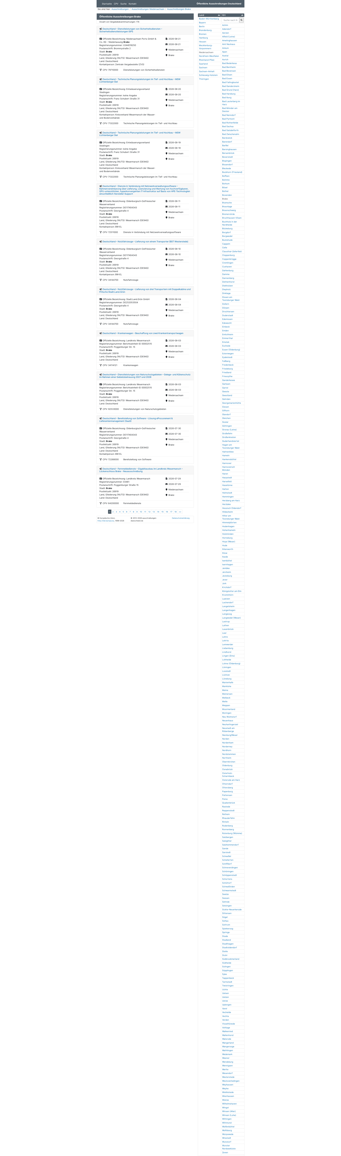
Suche (123, 3)
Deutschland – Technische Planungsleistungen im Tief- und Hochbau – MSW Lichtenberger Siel (139, 80)
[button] (209, 15)
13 (154, 512)
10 (141, 512)
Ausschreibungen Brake (179, 9)
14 (158, 512)
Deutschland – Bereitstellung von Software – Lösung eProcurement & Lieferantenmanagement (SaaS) (136, 419)
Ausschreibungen (120, 9)
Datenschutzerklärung (181, 518)
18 (175, 512)
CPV (116, 3)
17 (171, 512)
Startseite (107, 3)
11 (145, 512)
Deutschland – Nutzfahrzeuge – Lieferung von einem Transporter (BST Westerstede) (145, 241)
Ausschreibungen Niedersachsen (148, 9)
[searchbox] (230, 20)
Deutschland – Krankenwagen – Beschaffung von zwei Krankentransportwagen (143, 333)
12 (149, 512)
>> (180, 512)
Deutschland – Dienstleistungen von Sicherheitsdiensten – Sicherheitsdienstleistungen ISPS (130, 30)
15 (162, 512)
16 (167, 512)
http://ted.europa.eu (106, 521)
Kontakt (132, 3)
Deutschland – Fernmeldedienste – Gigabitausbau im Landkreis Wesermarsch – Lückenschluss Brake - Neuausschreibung (141, 470)
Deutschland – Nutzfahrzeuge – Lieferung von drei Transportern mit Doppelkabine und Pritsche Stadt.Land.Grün (145, 290)
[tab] (209, 15)
